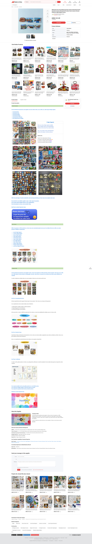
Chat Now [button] (74, 22)
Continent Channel (57, 537)
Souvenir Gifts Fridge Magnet (26, 530)
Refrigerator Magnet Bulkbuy (37, 530)
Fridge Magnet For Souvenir (16, 530)
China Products (31, 537)
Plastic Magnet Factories (24, 527)
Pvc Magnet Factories (42, 527)
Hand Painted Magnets (33, 523)
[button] (56, 1)
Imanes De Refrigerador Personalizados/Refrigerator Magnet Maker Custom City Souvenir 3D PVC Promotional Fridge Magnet (27, 75)
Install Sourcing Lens (35, 534)
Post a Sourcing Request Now (38, 469)
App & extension (68, 4)
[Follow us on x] (74, 534)
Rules (80, 4)
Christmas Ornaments (41, 441)
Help (63, 4)
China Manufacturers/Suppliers (38, 537)
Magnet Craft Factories (33, 527)
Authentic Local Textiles (42, 523)
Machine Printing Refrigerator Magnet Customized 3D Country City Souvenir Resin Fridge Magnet (40, 59)
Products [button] (26, 1)
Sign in (79, 2)
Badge (13, 523)
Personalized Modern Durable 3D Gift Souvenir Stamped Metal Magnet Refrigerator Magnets (63, 59)
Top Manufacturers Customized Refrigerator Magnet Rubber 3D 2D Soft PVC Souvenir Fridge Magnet (51, 59)
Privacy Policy (60, 540)
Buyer (58, 4)
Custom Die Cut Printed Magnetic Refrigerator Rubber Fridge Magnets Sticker (40, 92)
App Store (14, 534)
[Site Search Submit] (59, 2)
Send (19, 469)
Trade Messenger (27, 534)
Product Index (62, 537)
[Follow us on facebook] (73, 534)
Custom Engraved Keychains (52, 523)
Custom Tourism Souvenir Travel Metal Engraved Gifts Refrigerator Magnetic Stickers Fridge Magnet (17, 59)
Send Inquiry (59, 22)
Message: (15, 461)
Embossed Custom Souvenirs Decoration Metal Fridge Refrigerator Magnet (50, 92)
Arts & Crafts (16, 6)
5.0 (69, 100)
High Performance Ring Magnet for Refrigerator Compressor (28, 58)
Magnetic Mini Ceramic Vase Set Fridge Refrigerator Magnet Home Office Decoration (63, 92)
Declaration (56, 540)
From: (16, 456)
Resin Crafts (51, 441)
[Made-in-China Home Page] (17, 2)
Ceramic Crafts (56, 441)
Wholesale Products (46, 537)
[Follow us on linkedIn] (79, 534)
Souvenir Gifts (22, 441)
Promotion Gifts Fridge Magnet (52, 527)
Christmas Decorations (34, 441)
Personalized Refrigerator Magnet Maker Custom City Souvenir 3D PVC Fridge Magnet (75, 59)
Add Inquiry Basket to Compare (31, 40)
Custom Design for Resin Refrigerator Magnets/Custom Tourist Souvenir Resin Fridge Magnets (50, 75)
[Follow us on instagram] (75, 534)
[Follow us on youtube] (77, 534)
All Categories (15, 4)
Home (12, 6)
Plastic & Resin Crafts (25, 523)
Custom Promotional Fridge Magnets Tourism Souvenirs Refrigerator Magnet (39, 75)
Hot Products (26, 537)
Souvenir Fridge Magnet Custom (72, 527)
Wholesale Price (52, 537)
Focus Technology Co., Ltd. (39, 540)
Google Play (19, 534)
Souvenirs (18, 441)
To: (16, 459)
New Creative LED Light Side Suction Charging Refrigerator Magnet (16, 75)
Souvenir (20, 6)
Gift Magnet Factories (15, 527)
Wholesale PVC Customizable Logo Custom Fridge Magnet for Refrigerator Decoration (28, 92)
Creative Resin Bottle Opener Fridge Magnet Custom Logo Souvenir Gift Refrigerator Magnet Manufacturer (75, 92)
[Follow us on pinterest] (78, 534)
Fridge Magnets (27, 441)
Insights (66, 537)
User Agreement (51, 540)
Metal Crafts (18, 523)
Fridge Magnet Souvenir (62, 527)
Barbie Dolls (17, 442)
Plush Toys (47, 441)
